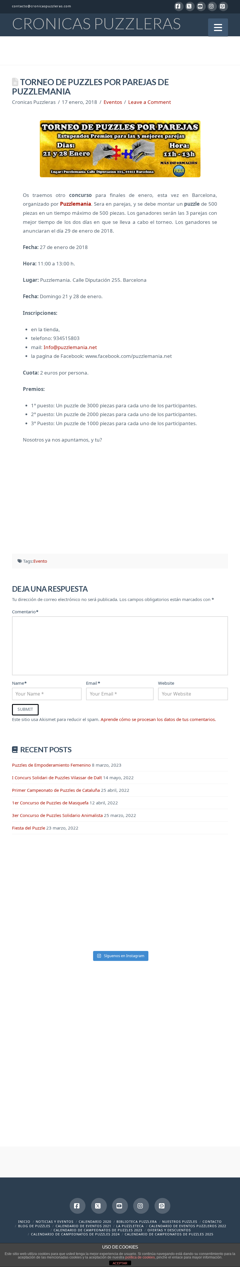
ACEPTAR (120, 1263)
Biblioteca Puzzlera (136, 1221)
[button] (218, 27)
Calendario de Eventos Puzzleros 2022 (187, 1226)
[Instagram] (212, 6)
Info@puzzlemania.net (70, 347)
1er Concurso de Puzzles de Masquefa (50, 803)
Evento (40, 561)
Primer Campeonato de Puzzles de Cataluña (56, 790)
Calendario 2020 (95, 1221)
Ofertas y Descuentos (169, 1230)
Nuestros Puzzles (179, 1221)
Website (166, 683)
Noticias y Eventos (54, 1221)
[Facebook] (179, 6)
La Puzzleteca (130, 1226)
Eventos (113, 102)
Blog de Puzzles (34, 1226)
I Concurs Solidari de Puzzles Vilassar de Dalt (57, 777)
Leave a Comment (149, 102)
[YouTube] (201, 6)
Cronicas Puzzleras (96, 23)
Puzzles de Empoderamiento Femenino (51, 765)
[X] (190, 6)
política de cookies (140, 1257)
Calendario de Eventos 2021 (83, 1226)
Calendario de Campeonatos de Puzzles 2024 (75, 1234)
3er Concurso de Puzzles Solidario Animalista (57, 815)
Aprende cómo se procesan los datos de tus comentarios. (158, 719)
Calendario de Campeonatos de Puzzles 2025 (169, 1234)
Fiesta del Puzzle (28, 828)
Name (19, 683)
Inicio (24, 1221)
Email (93, 683)
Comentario (25, 611)
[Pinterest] (223, 6)
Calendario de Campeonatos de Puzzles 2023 (98, 1230)
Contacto (212, 1221)
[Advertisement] (120, 496)
